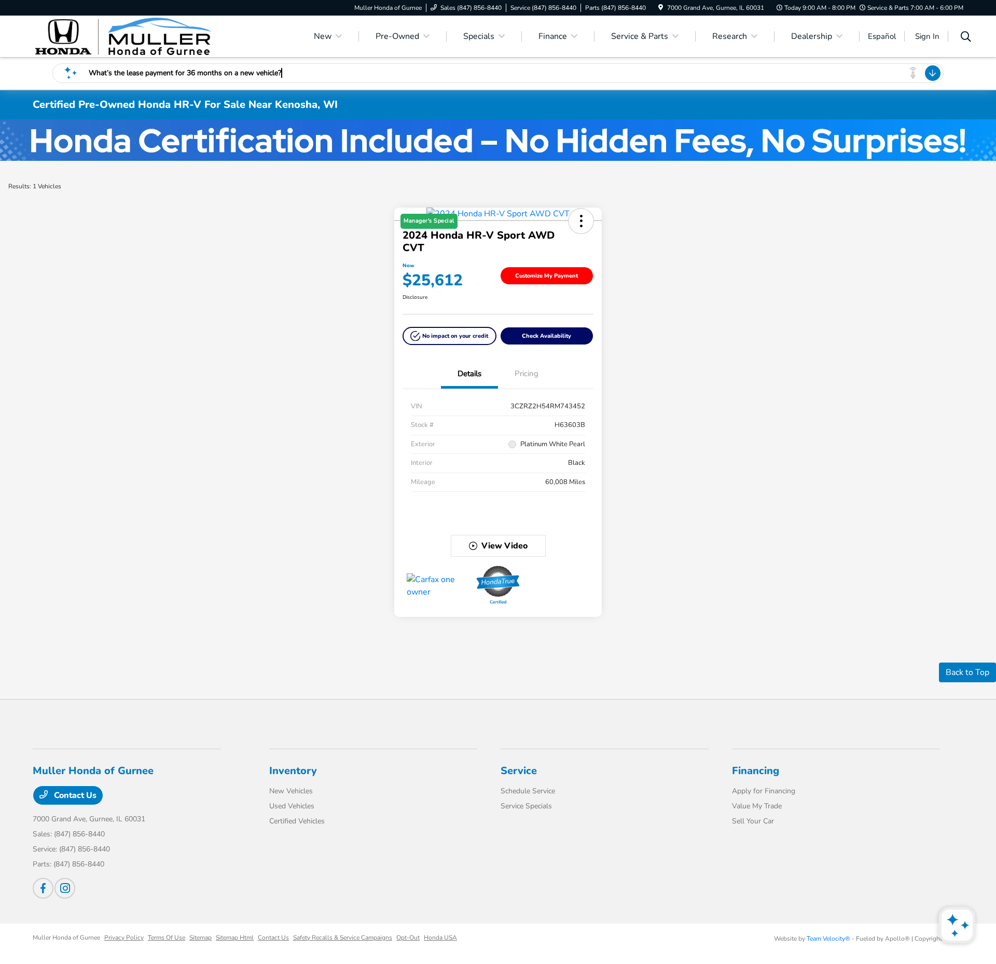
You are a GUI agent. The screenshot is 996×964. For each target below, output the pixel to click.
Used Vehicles (291, 806)
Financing (755, 771)
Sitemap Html (235, 937)
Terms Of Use (166, 937)
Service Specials (526, 806)
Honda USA (440, 937)
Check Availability (546, 336)
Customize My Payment (546, 276)
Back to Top (967, 672)
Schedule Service (528, 791)
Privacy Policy (124, 937)
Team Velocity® (828, 938)
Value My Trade (757, 806)
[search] (966, 38)
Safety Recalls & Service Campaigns (342, 937)
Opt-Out (408, 937)
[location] (660, 8)
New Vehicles (291, 791)
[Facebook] (43, 888)
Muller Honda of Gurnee (66, 937)
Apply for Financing (763, 791)
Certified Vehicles (297, 821)
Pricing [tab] (526, 373)
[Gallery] (498, 140)
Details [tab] (469, 373)
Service (519, 771)
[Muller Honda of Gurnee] (122, 36)
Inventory (293, 771)
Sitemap (200, 937)
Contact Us (74, 795)
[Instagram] (64, 888)
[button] (449, 336)
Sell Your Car (753, 821)
